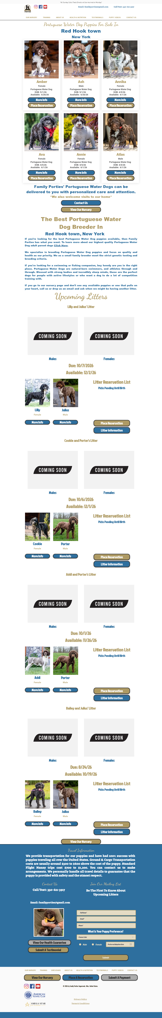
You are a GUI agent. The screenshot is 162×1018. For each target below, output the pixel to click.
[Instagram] (36, 7)
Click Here (61, 245)
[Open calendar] (131, 944)
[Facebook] (40, 7)
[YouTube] (45, 7)
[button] (112, 430)
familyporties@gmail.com (96, 7)
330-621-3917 (128, 7)
